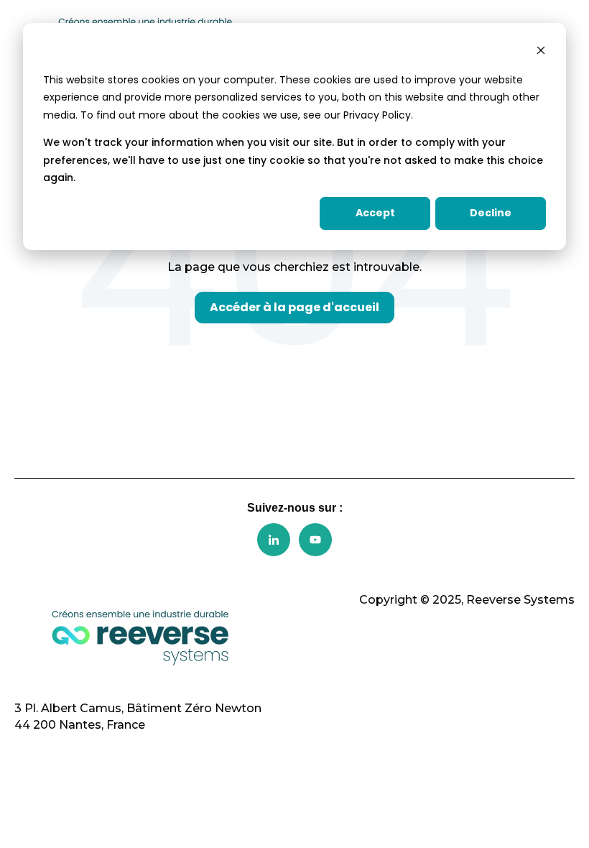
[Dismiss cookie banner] (541, 52)
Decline (490, 213)
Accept (375, 213)
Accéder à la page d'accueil (294, 307)
